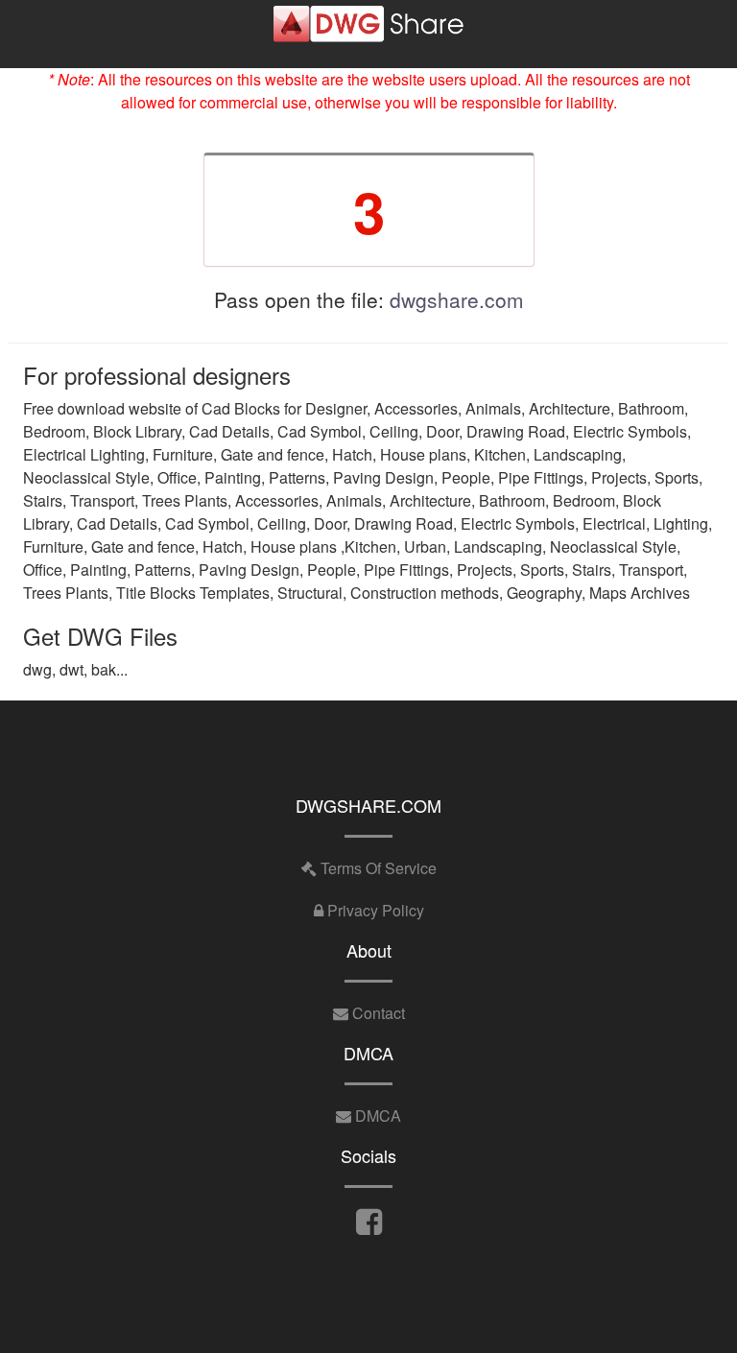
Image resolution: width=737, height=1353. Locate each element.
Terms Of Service (377, 868)
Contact (376, 1013)
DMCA (376, 1115)
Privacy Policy (373, 910)
